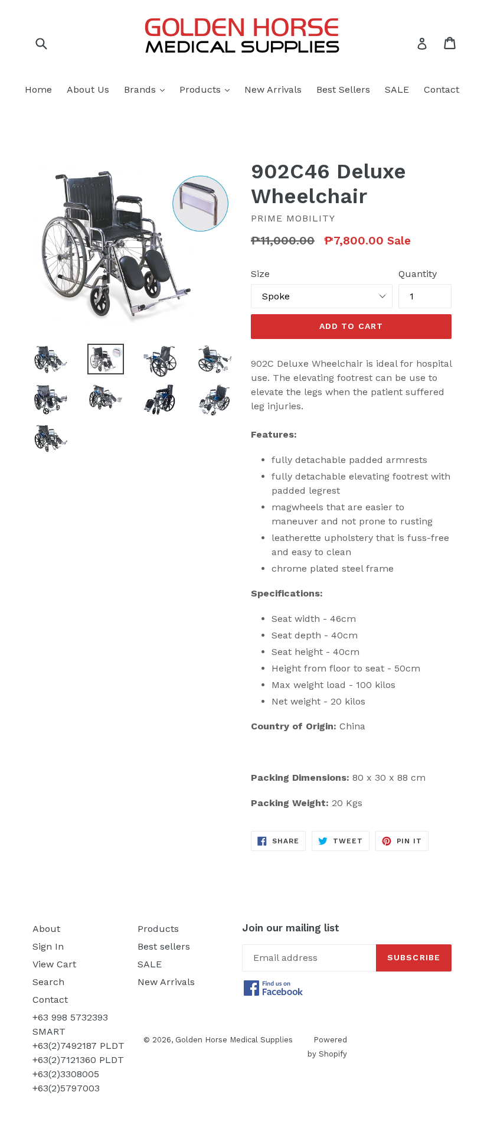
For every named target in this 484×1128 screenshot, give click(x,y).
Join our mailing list (290, 928)
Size (260, 273)
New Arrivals (273, 89)
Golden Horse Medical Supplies (234, 1039)
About (46, 928)
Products (207, 89)
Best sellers (164, 946)
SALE (397, 89)
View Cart (54, 964)
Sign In (48, 946)
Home (38, 89)
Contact (441, 89)
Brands (147, 89)
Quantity (417, 273)
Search (48, 981)
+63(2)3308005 (65, 1074)
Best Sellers (343, 89)
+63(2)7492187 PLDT (78, 1045)
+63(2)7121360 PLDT (78, 1059)
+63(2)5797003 (66, 1088)
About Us (88, 89)
